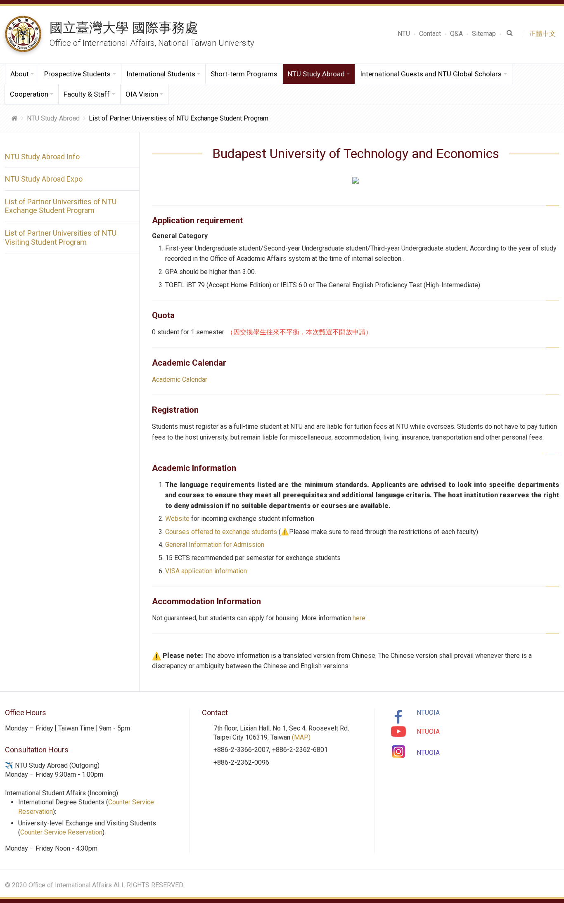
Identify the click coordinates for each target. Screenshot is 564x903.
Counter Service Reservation (61, 832)
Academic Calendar (179, 379)
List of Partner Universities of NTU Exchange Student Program (60, 206)
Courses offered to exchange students (221, 532)
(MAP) (301, 737)
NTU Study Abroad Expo (44, 179)
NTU (404, 34)
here (359, 618)
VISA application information (206, 571)
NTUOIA (428, 712)
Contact (430, 34)
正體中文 (544, 34)
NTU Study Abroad (53, 118)
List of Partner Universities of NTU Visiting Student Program (60, 237)
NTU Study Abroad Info (42, 156)
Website (177, 518)
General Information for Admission (214, 544)
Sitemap (484, 34)
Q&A (456, 34)
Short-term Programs (244, 74)
